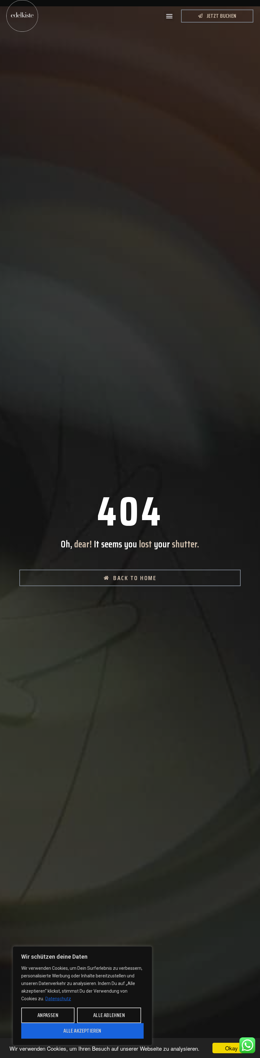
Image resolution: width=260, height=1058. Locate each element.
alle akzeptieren (82, 1031)
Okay (231, 1048)
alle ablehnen (109, 1015)
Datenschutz (58, 998)
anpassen (47, 1015)
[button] (169, 16)
